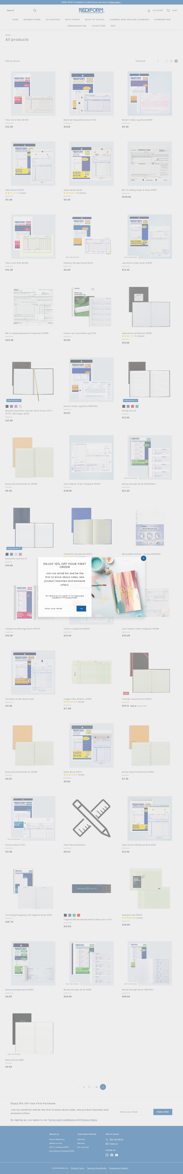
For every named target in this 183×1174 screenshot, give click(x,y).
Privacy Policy (71, 597)
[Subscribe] (81, 609)
